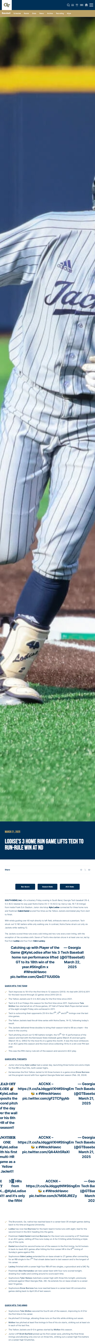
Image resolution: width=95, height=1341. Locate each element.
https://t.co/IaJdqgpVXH (38, 1089)
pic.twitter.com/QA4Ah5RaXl (46, 1152)
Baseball (6, 13)
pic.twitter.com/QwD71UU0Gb (35, 977)
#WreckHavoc (35, 972)
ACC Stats (70, 887)
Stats (34, 13)
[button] (68, 5)
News (41, 13)
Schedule (17, 13)
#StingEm (38, 967)
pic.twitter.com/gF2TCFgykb (45, 1098)
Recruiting (60, 13)
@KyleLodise (31, 952)
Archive (50, 13)
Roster (26, 13)
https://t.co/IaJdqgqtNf (45, 1186)
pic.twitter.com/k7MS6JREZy (53, 1196)
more (69, 13)
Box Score (25, 887)
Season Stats (47, 887)
